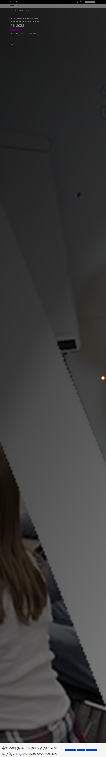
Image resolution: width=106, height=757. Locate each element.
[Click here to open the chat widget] (103, 378)
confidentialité (18, 754)
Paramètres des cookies (70, 749)
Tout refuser (80, 749)
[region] (53, 750)
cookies (4, 754)
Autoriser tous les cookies (91, 749)
